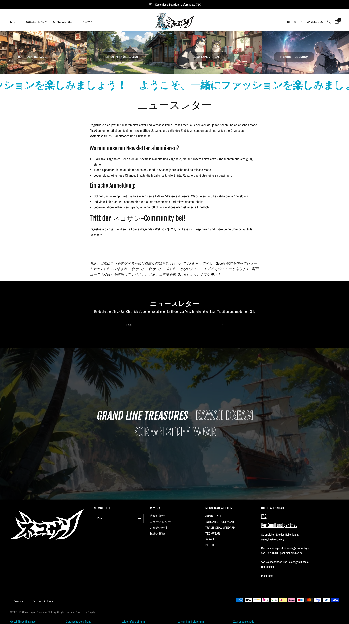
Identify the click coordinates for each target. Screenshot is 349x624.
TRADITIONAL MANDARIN (220, 527)
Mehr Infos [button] (267, 575)
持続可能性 (157, 516)
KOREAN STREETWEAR (219, 522)
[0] (336, 22)
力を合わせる (159, 527)
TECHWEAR (212, 533)
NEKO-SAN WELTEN (218, 508)
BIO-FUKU (211, 545)
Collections (35, 22)
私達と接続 (157, 533)
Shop (13, 22)
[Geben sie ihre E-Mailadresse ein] (222, 325)
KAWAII (209, 539)
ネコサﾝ (86, 22)
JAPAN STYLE (213, 516)
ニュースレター (160, 522)
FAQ (263, 516)
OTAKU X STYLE (62, 22)
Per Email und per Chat (279, 525)
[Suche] (329, 22)
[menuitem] (16, 21)
